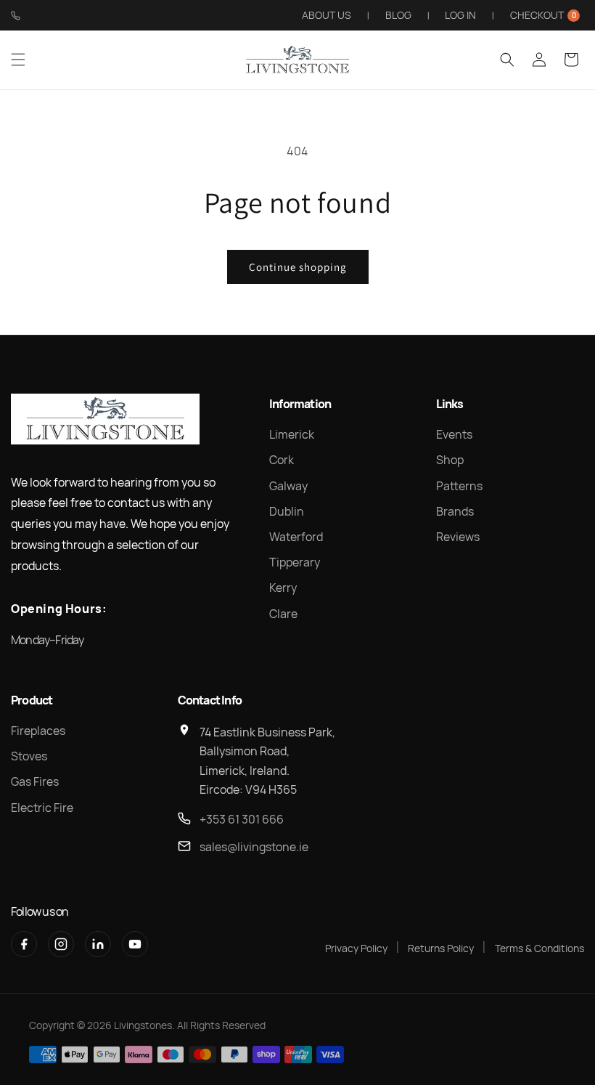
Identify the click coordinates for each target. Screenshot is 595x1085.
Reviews (458, 537)
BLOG (398, 15)
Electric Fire (42, 808)
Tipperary (294, 562)
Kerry (283, 588)
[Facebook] (24, 944)
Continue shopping (298, 267)
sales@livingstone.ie (254, 847)
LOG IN (460, 15)
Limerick (291, 434)
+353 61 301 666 (242, 819)
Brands (455, 511)
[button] (18, 60)
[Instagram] (61, 944)
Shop (450, 460)
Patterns (459, 486)
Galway (288, 486)
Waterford (296, 537)
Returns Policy (441, 948)
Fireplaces (38, 731)
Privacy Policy (356, 948)
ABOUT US (326, 15)
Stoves (29, 756)
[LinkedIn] (98, 944)
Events (454, 434)
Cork (281, 460)
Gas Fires (35, 781)
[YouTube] (135, 944)
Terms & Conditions (539, 948)
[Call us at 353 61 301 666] (15, 15)
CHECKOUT (543, 15)
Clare (283, 614)
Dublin (286, 511)
